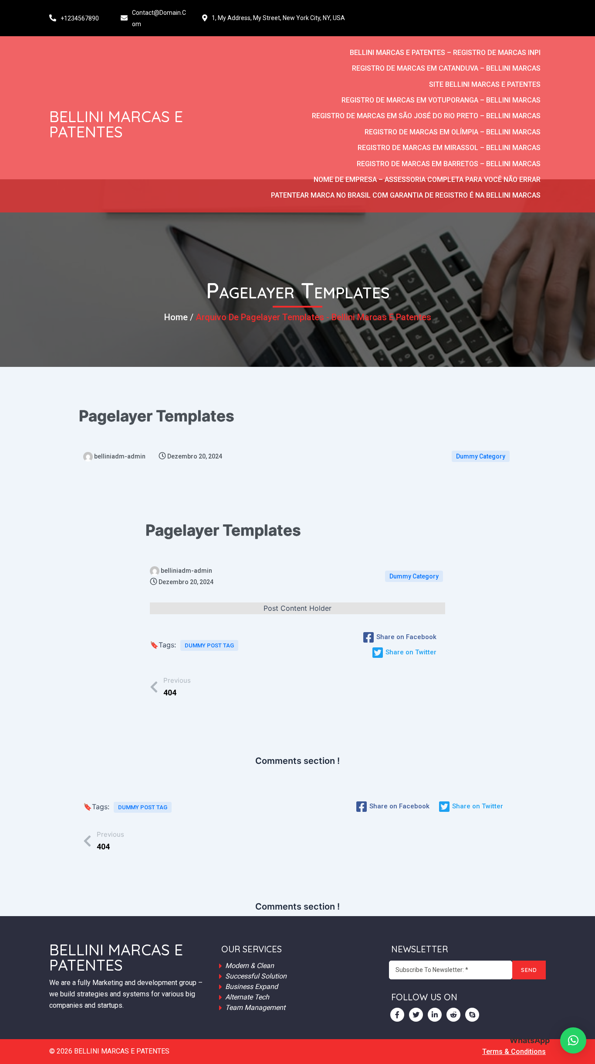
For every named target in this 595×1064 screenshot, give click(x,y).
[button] (573, 1040)
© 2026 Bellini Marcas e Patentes (109, 1051)
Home (176, 317)
